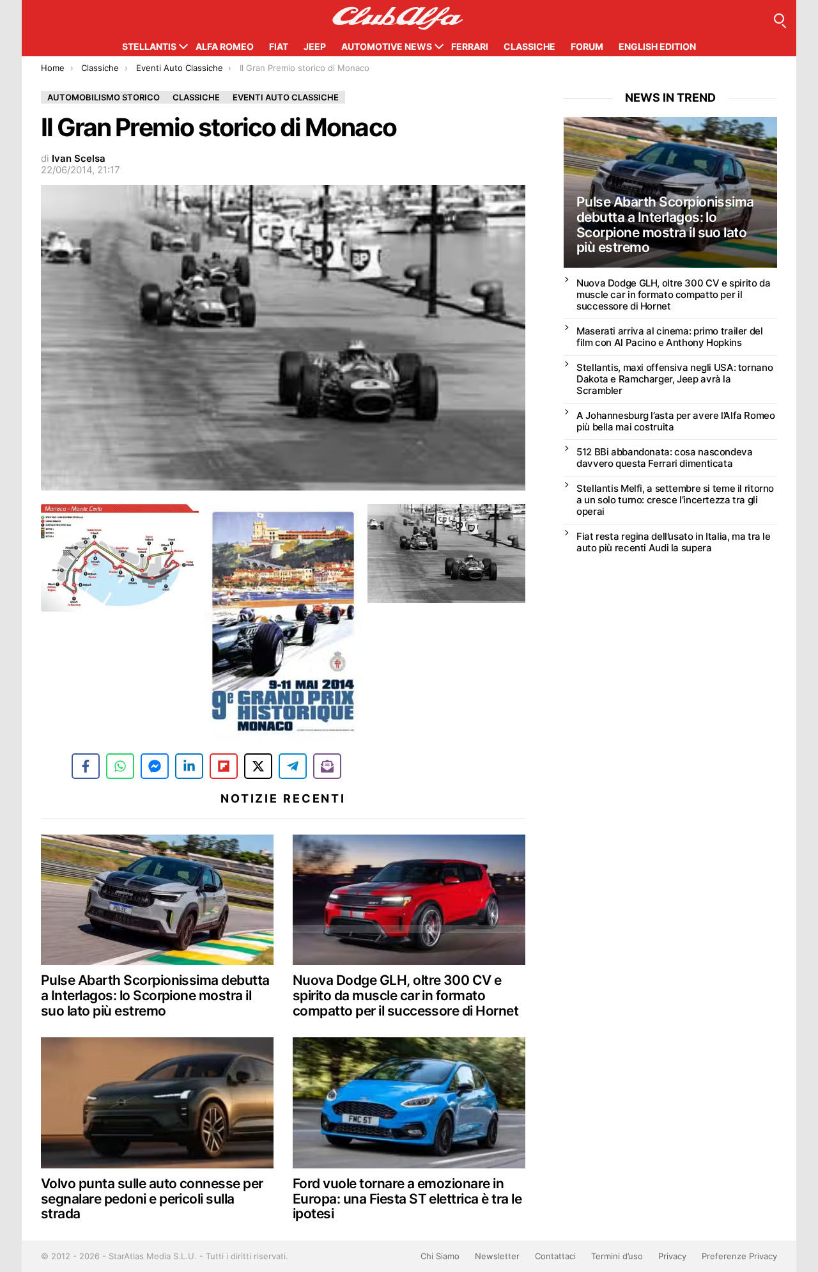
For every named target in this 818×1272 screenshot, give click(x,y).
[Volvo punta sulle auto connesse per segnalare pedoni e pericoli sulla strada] (157, 1102)
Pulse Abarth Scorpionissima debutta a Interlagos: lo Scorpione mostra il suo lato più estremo (155, 995)
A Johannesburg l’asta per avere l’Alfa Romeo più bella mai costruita (675, 421)
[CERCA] (779, 18)
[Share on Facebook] (86, 766)
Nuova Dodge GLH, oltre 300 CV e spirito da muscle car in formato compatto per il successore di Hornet (405, 995)
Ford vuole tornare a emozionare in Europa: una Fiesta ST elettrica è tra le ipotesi (407, 1198)
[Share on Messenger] (155, 766)
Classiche (529, 46)
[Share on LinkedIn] (189, 766)
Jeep (315, 46)
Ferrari (469, 46)
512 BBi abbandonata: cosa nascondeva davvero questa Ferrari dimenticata (664, 457)
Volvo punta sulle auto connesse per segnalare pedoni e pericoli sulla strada (152, 1198)
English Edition (657, 46)
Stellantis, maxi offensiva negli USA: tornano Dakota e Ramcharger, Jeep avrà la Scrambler (674, 379)
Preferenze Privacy (739, 1256)
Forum (587, 46)
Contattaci (555, 1256)
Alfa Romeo (225, 46)
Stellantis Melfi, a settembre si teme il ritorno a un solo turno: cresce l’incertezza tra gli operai (675, 499)
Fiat (278, 46)
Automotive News (386, 46)
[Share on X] (258, 766)
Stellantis (149, 46)
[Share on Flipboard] (224, 766)
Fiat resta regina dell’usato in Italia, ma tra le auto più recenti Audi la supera (673, 542)
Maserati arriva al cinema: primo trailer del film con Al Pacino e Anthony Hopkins (669, 337)
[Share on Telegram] (293, 766)
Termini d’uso (617, 1256)
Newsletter (497, 1256)
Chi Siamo (440, 1256)
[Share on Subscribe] (327, 766)
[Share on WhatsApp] (120, 766)
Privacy (672, 1256)
